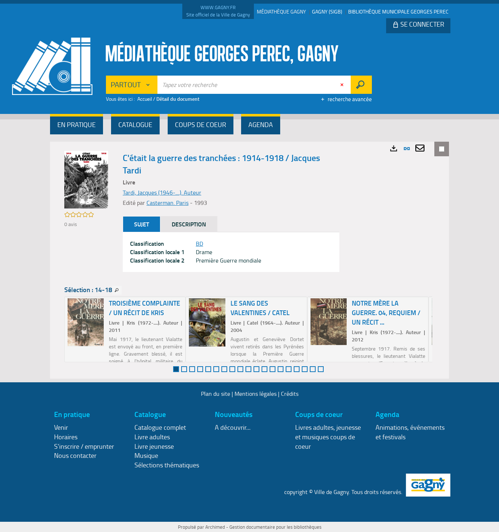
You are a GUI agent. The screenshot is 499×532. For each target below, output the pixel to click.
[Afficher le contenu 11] (256, 369)
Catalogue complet (160, 427)
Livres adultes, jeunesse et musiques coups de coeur (328, 436)
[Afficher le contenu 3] (192, 369)
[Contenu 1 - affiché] (176, 369)
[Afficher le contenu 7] (224, 369)
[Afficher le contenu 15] (289, 369)
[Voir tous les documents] (117, 290)
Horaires (65, 436)
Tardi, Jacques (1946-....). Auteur (162, 192)
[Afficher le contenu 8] (232, 369)
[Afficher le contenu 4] (200, 369)
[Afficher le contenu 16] (297, 369)
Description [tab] (189, 224)
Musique (146, 455)
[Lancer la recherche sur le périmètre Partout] (361, 85)
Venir (61, 427)
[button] (76, 125)
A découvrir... (233, 427)
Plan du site (215, 394)
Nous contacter (75, 455)
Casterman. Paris (167, 203)
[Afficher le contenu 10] (248, 369)
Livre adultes (152, 436)
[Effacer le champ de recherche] (342, 85)
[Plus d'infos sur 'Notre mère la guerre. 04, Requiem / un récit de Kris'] (328, 321)
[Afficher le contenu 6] (216, 369)
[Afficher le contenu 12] (264, 369)
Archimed (215, 527)
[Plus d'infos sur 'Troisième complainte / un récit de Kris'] (85, 322)
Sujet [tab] (141, 224)
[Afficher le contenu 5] (208, 369)
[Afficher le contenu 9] (240, 369)
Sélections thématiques (166, 464)
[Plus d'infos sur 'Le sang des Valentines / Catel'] (206, 322)
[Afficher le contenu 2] (184, 369)
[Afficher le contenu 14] (280, 369)
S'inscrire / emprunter (84, 446)
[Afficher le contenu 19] (321, 369)
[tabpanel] (231, 252)
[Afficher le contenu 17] (305, 369)
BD (199, 244)
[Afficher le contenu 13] (272, 369)
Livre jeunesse (154, 446)
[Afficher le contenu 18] (313, 369)
